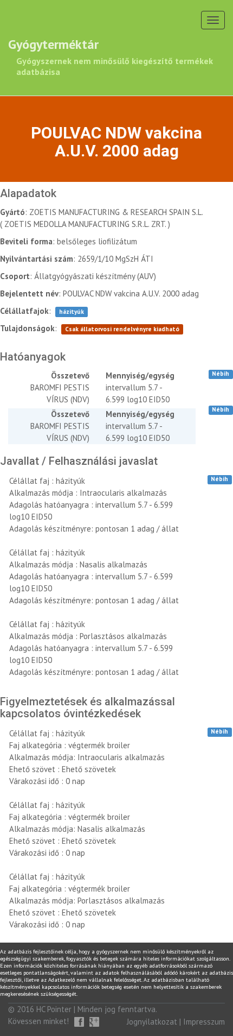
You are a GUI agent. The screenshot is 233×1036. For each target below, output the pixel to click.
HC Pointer (54, 1009)
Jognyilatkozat (152, 1021)
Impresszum (204, 1021)
